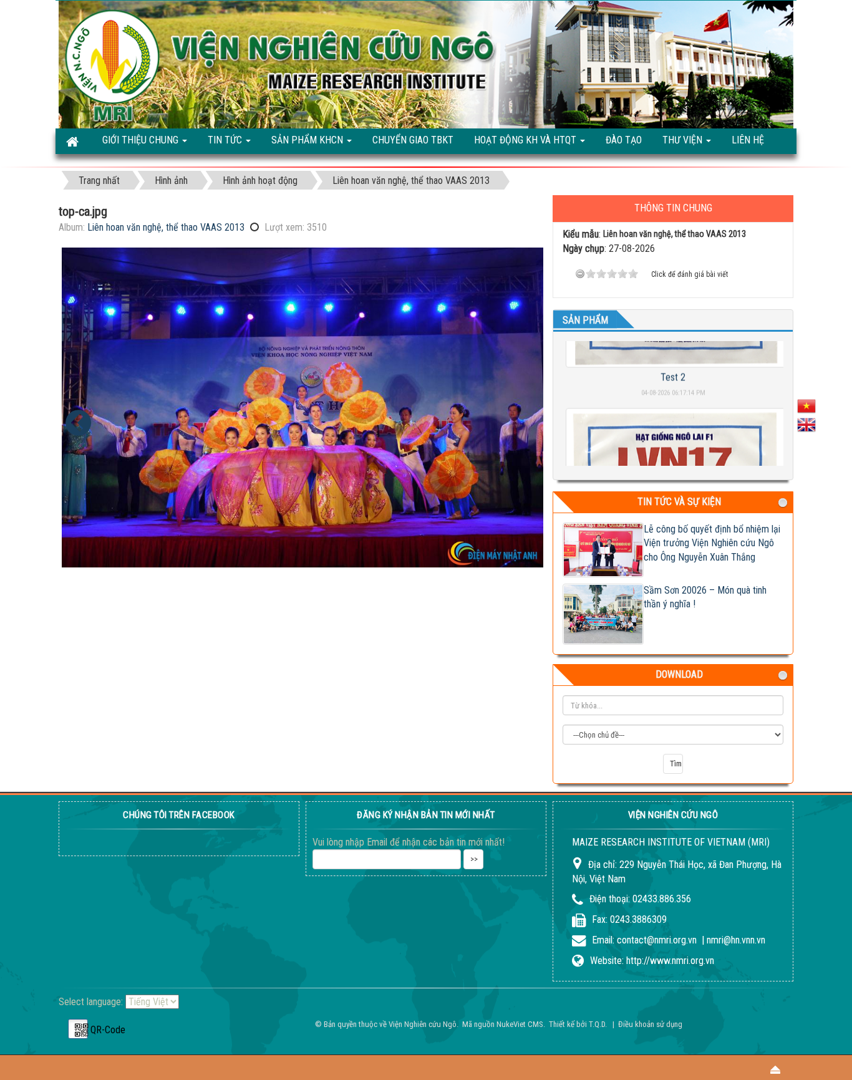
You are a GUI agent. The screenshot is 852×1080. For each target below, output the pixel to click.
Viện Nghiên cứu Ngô (423, 1024)
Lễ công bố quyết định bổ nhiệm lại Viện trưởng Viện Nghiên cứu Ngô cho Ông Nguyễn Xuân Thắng (712, 543)
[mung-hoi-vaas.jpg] (78, 423)
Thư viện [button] (683, 140)
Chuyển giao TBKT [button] (412, 140)
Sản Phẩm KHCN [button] (308, 140)
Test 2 (673, 358)
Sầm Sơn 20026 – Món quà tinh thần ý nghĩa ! (705, 597)
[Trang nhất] (74, 141)
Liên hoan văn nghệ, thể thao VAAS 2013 (165, 227)
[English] (806, 424)
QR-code (78, 1029)
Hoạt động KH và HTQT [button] (526, 140)
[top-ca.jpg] (302, 407)
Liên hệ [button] (748, 140)
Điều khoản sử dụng (650, 1024)
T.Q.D (597, 1024)
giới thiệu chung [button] (141, 140)
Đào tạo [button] (624, 140)
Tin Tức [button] (226, 140)
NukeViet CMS (519, 1024)
